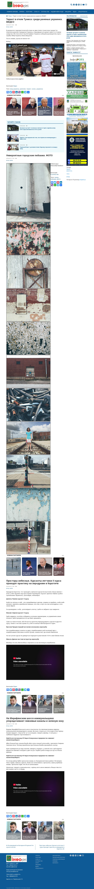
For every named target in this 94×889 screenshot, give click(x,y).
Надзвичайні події (57, 11)
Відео (74, 11)
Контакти (55, 863)
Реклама (55, 861)
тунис (34, 89)
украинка (39, 89)
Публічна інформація (59, 859)
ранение (23, 89)
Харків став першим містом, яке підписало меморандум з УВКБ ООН (38, 138)
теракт (28, 89)
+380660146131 (13, 865)
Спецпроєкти (82, 11)
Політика (29, 11)
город (56, 177)
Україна (21, 11)
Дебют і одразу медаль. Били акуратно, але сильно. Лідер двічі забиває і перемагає (76, 48)
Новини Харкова (12, 11)
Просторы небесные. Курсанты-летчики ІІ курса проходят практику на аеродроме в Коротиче (51, 847)
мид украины (14, 89)
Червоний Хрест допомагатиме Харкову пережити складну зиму (38, 147)
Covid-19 (36, 11)
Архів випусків (83, 16)
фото (59, 179)
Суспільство (45, 11)
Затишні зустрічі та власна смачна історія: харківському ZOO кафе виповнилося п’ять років (37, 128)
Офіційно (68, 11)
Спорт (37, 863)
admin (11, 27)
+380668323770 (13, 876)
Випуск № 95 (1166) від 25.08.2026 (77, 88)
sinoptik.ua (82, 179)
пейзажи (53, 179)
